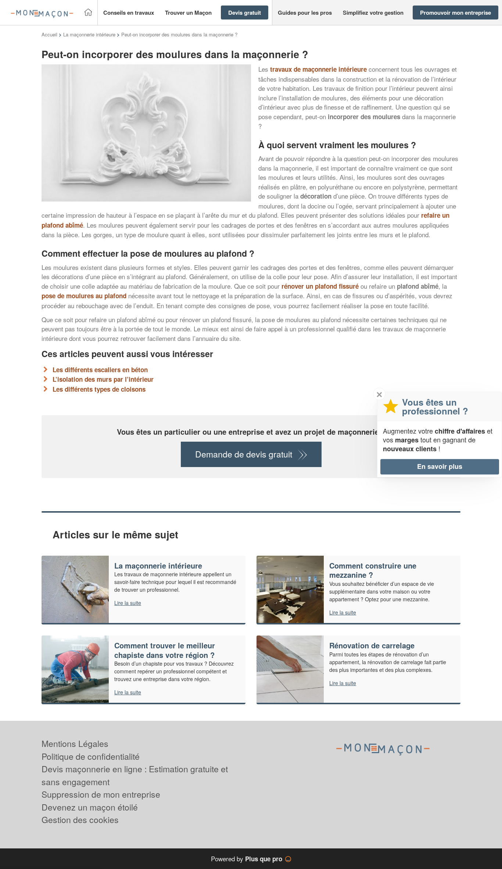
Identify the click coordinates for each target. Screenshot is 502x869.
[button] (128, 13)
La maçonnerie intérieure (89, 34)
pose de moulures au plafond (84, 295)
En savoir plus (439, 466)
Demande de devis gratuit (243, 454)
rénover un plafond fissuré (320, 286)
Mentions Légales (75, 743)
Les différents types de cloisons (99, 389)
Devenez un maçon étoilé (90, 807)
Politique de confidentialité (91, 756)
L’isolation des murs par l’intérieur (103, 379)
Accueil (49, 34)
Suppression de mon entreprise (101, 794)
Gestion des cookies (80, 819)
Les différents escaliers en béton (100, 369)
